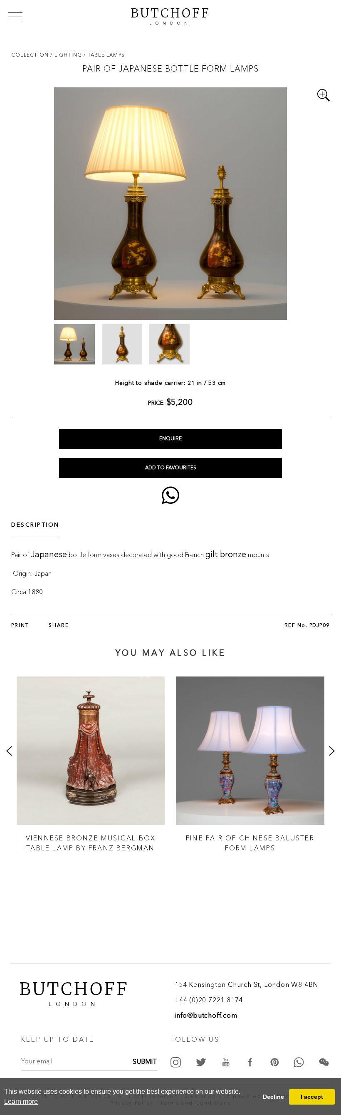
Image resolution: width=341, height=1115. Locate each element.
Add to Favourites (170, 468)
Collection (30, 55)
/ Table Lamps (104, 55)
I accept (312, 1096)
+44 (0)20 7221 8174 (209, 1000)
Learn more (21, 1101)
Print (20, 625)
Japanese (49, 555)
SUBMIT (145, 1062)
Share (59, 625)
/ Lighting (67, 55)
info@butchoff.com (206, 1016)
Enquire (170, 438)
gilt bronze (225, 555)
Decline (273, 1096)
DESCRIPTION (35, 525)
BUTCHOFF (170, 15)
